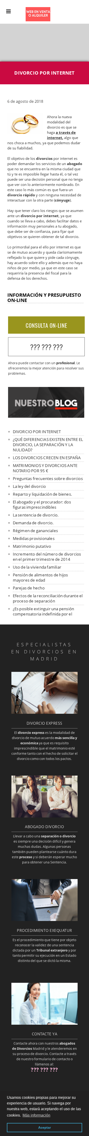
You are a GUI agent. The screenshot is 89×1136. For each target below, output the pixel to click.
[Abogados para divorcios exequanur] (44, 919)
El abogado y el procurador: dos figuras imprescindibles (42, 504)
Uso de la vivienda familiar (37, 567)
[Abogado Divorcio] (44, 816)
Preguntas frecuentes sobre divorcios (48, 478)
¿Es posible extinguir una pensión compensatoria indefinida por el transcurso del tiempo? (43, 614)
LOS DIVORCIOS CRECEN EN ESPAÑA (47, 457)
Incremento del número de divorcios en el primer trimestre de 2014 (47, 556)
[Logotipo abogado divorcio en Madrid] (35, 19)
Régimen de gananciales (35, 530)
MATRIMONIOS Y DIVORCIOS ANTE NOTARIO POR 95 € (45, 468)
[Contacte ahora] (44, 1023)
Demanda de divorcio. (33, 522)
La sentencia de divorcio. (36, 515)
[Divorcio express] (44, 712)
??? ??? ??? (46, 347)
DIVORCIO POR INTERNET (37, 431)
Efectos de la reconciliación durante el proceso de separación (48, 598)
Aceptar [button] (44, 1127)
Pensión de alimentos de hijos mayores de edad (40, 577)
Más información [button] (36, 1115)
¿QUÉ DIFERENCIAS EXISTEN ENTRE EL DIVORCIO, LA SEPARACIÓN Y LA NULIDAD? (48, 445)
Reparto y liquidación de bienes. (42, 494)
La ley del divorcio (29, 486)
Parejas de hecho (29, 588)
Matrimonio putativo (32, 546)
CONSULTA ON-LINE (46, 325)
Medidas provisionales (34, 538)
